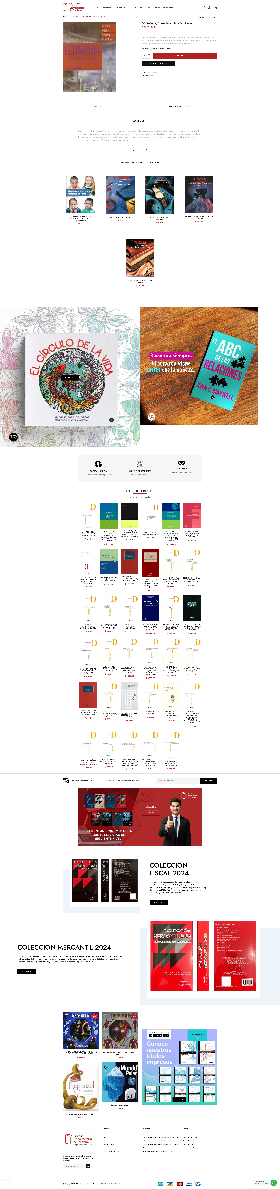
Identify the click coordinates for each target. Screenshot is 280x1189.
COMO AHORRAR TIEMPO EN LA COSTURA (160, 218)
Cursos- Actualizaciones (163, 7)
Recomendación (122, 7)
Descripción (138, 121)
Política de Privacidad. (190, 1137)
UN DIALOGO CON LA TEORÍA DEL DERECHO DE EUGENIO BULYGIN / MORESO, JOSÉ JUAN (129, 762)
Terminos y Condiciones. (190, 1148)
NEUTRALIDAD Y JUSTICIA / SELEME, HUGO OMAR (130, 626)
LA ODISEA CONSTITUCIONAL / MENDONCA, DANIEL (88, 626)
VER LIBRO (27, 971)
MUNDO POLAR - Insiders (120, 1105)
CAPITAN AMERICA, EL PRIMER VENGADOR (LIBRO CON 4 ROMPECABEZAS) (81, 1053)
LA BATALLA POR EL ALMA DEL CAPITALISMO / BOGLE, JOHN (171, 714)
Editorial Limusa (155, 76)
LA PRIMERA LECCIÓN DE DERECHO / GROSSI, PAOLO (129, 715)
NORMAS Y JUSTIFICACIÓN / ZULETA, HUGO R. (171, 764)
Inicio (96, 7)
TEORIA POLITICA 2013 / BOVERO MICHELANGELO (108, 579)
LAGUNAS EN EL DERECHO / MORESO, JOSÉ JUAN (109, 669)
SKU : (144, 72)
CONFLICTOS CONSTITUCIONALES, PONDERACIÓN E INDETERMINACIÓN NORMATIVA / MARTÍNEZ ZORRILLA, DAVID (192, 717)
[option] (98, 467)
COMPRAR (70, 377)
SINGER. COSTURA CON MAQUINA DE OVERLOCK (199, 217)
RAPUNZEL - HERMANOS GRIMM (81, 1114)
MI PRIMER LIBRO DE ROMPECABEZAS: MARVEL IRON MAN (120, 1053)
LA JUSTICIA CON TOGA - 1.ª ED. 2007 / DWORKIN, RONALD (88, 534)
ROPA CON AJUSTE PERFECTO (120, 217)
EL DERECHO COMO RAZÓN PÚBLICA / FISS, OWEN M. (108, 762)
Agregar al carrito (185, 55)
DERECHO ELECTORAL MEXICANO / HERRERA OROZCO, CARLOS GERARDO (88, 580)
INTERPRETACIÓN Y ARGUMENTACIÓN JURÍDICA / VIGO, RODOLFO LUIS (192, 534)
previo (202, 17)
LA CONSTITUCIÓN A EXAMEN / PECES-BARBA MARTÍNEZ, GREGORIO (150, 627)
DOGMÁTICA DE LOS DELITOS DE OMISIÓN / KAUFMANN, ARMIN (88, 713)
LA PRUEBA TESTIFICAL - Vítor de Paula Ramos (150, 534)
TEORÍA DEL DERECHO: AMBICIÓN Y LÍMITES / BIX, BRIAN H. (108, 714)
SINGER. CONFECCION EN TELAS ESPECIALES (140, 281)
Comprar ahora (158, 64)
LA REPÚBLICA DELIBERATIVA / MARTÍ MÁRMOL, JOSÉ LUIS (192, 669)
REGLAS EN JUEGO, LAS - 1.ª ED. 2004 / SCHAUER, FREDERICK (192, 580)
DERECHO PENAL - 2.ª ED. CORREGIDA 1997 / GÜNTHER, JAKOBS (129, 579)
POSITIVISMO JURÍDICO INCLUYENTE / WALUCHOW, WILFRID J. (88, 762)
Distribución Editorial (141, 7)
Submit (208, 781)
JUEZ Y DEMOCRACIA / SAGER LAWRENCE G (150, 713)
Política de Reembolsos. (190, 1141)
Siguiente (211, 17)
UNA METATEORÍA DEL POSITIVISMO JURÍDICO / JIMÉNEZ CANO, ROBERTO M (150, 762)
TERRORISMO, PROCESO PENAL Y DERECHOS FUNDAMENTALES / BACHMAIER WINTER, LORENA (171, 536)
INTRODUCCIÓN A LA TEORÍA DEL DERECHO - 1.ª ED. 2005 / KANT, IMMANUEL (192, 627)
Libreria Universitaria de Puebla (87, 1184)
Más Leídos (107, 7)
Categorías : (145, 76)
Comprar (179, 1099)
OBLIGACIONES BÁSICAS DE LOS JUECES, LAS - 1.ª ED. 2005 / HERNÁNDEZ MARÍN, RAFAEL (150, 671)
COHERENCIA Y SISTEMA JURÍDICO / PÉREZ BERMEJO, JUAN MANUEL (171, 670)
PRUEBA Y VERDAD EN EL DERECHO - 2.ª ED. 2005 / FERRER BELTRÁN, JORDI (171, 627)
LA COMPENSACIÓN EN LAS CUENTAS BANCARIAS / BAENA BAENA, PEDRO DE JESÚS (150, 583)
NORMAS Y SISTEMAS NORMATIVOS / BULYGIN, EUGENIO (88, 671)
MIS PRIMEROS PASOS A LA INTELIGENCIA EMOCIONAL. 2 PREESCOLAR (81, 218)
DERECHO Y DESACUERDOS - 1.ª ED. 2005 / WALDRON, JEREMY (129, 670)
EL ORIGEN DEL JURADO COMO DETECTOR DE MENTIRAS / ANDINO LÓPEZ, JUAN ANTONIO (129, 533)
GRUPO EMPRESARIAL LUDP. (110, 1184)
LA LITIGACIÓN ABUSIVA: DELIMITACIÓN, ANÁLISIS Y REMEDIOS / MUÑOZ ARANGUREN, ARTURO (109, 536)
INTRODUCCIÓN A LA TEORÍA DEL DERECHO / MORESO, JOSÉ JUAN (109, 626)
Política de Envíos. (188, 1144)
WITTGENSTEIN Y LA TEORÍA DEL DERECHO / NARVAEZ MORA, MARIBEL (171, 581)
